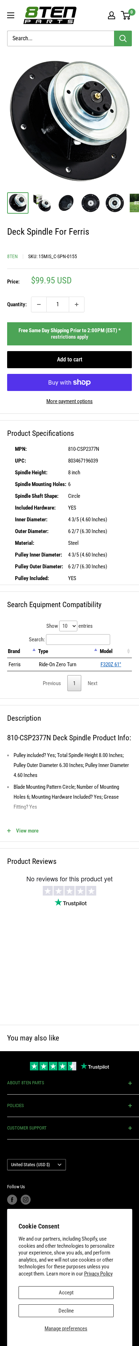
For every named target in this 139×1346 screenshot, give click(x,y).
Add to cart (69, 359)
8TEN (12, 256)
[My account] (111, 15)
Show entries (69, 626)
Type (43, 651)
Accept (66, 1292)
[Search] (123, 38)
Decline (66, 1311)
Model (106, 651)
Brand (14, 651)
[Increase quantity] (76, 304)
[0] (126, 15)
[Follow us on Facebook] (12, 1200)
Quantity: (17, 304)
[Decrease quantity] (38, 304)
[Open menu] (10, 15)
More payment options (69, 401)
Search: (37, 639)
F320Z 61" (111, 664)
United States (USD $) (30, 1164)
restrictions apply (69, 337)
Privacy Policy (98, 1274)
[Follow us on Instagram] (26, 1200)
